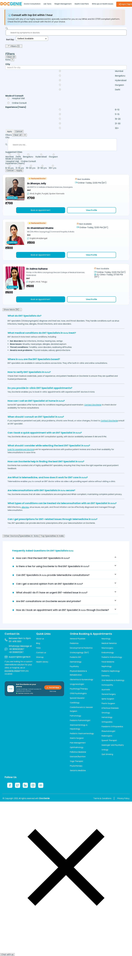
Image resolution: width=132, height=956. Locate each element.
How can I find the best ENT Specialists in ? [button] (43, 558)
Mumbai (119, 71)
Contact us (41, 652)
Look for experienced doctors (21, 449)
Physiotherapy (76, 766)
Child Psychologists (78, 693)
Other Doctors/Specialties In (21, 536)
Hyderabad (120, 80)
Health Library (42, 662)
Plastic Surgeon (108, 703)
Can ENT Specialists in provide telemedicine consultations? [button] (52, 575)
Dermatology (75, 662)
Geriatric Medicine (78, 770)
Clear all (17, 135)
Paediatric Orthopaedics (112, 726)
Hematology (107, 717)
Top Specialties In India (52, 536)
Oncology (106, 713)
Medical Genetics (109, 643)
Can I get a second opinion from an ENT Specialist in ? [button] (49, 583)
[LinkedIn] (25, 785)
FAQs (38, 648)
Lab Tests (47, 4)
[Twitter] (17, 785)
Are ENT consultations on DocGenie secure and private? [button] (48, 601)
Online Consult (19, 103)
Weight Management (63, 4)
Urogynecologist (77, 684)
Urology (105, 750)
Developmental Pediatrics (81, 648)
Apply (9, 131)
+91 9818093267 (16, 649)
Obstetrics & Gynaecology (81, 679)
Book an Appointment (40, 210)
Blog (38, 643)
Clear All (10, 57)
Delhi (117, 90)
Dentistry (106, 676)
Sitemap (40, 657)
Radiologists (107, 736)
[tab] (66, 558)
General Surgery (109, 694)
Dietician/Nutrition (78, 756)
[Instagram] (33, 785)
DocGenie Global (12, 670)
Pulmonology (75, 716)
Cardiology (75, 702)
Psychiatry (74, 666)
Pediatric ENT (75, 657)
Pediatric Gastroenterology (82, 733)
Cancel (18, 131)
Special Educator (77, 698)
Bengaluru (120, 76)
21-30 (117, 124)
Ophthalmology (76, 747)
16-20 (118, 119)
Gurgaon (119, 85)
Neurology (106, 639)
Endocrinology (108, 652)
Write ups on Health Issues (102, 4)
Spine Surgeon (108, 699)
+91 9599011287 (16, 652)
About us (40, 639)
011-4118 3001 (15, 641)
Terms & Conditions (102, 798)
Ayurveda (106, 689)
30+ (117, 128)
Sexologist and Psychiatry (113, 745)
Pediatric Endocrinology (112, 657)
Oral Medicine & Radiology (113, 680)
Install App (54, 687)
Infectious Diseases (110, 708)
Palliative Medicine (78, 752)
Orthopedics (107, 722)
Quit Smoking (107, 754)
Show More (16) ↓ (12, 309)
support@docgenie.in (19, 656)
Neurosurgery (107, 648)
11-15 (117, 114)
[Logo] (11, 3)
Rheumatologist (108, 731)
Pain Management (78, 743)
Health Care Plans (82, 4)
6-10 (117, 110)
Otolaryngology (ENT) (79, 652)
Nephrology (107, 666)
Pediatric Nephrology (111, 671)
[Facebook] (9, 785)
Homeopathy (107, 685)
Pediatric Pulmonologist (80, 720)
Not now (53, 691)
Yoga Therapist (76, 761)
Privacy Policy (123, 798)
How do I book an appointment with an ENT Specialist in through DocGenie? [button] (62, 610)
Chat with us (7, 954)
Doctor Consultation (32, 4)
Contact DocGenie (92, 404)
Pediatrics (74, 643)
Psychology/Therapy (79, 689)
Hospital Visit (18, 98)
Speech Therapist (109, 740)
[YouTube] (40, 785)
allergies (25, 507)
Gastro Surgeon (77, 738)
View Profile (91, 210)
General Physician (77, 639)
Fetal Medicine (108, 662)
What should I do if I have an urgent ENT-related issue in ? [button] (51, 592)
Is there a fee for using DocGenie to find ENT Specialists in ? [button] (52, 566)
